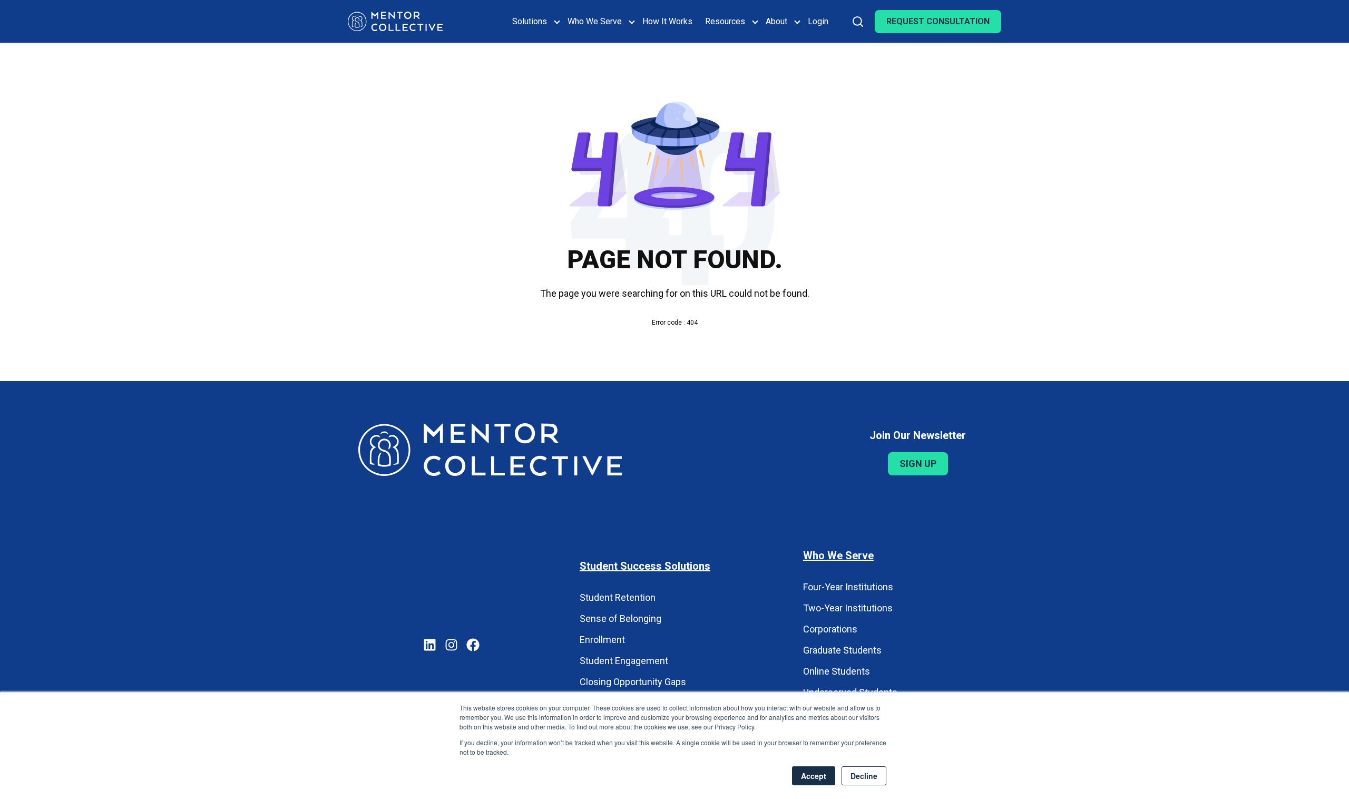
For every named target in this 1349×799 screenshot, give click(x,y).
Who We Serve (595, 21)
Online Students (836, 671)
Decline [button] (864, 776)
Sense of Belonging (620, 618)
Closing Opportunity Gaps (633, 681)
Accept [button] (813, 776)
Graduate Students (842, 650)
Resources (725, 21)
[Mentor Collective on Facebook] (473, 646)
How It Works (667, 21)
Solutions (529, 21)
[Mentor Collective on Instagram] (451, 646)
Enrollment (602, 639)
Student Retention (618, 597)
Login (818, 21)
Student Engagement (624, 660)
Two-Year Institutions (848, 607)
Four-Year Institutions (848, 586)
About (776, 21)
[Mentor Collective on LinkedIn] (429, 646)
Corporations (830, 629)
